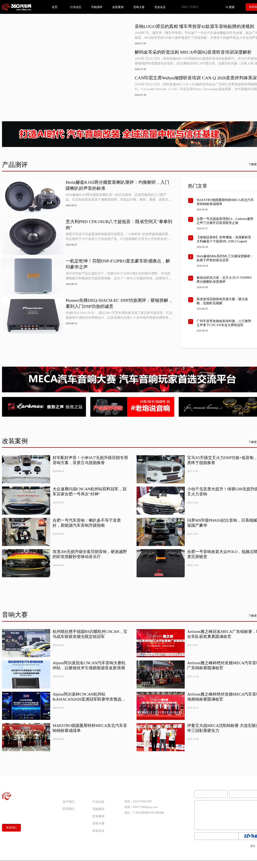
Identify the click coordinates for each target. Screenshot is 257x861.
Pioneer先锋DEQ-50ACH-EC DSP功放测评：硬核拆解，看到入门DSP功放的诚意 (114, 297)
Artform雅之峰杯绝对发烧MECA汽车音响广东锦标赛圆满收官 (214, 746)
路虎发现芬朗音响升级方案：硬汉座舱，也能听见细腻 (217, 364)
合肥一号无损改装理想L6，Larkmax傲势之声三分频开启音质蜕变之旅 (216, 228)
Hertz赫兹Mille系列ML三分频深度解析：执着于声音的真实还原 (216, 296)
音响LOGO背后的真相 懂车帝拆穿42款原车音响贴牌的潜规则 (188, 26)
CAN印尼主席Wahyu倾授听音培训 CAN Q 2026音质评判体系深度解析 (190, 78)
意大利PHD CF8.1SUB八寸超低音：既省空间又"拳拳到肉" (116, 219)
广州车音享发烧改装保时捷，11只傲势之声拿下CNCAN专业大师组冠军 (217, 398)
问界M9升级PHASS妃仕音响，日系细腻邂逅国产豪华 (215, 608)
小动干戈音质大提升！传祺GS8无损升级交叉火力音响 (214, 577)
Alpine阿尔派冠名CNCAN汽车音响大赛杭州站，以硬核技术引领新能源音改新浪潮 (88, 746)
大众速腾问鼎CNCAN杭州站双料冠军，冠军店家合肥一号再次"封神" (89, 577)
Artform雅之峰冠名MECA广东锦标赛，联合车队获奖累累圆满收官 (214, 715)
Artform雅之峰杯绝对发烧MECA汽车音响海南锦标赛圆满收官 (214, 776)
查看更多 (86, 338)
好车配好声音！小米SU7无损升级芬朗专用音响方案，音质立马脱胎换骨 (87, 546)
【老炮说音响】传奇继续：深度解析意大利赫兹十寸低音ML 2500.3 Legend (217, 265)
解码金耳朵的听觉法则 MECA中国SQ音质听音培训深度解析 (187, 52)
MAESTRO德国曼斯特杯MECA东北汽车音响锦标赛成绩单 (217, 197)
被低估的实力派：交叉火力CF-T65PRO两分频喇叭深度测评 (217, 330)
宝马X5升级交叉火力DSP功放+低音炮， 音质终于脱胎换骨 (213, 546)
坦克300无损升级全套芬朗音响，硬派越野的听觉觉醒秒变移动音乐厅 (89, 639)
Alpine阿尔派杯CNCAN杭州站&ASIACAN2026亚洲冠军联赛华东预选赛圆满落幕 (88, 777)
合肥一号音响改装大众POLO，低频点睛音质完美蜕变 (215, 639)
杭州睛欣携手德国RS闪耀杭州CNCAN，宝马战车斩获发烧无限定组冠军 (89, 715)
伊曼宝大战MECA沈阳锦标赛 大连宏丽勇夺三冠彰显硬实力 (214, 807)
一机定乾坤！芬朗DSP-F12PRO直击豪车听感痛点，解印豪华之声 (117, 258)
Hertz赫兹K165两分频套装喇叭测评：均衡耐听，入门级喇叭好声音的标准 (117, 180)
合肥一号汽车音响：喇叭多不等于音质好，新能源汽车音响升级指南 (86, 608)
